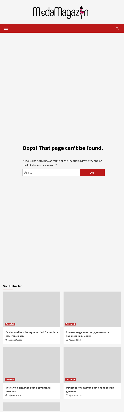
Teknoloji (10, 324)
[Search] (117, 29)
